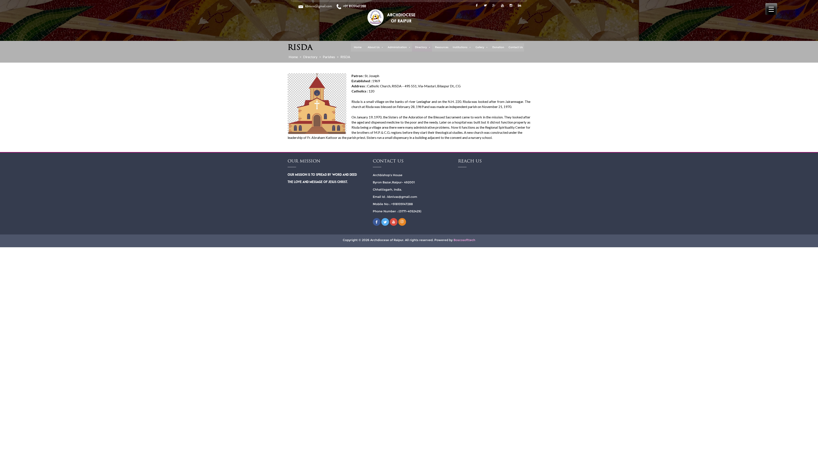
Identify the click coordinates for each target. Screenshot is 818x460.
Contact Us (515, 47)
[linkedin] (519, 5)
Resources (441, 47)
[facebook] (476, 5)
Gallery (479, 47)
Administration (397, 47)
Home (357, 47)
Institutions (460, 47)
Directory (421, 47)
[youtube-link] (502, 5)
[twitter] (485, 5)
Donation (498, 47)
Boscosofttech (464, 240)
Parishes (329, 57)
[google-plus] (494, 5)
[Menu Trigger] (771, 9)
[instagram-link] (511, 5)
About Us (374, 47)
